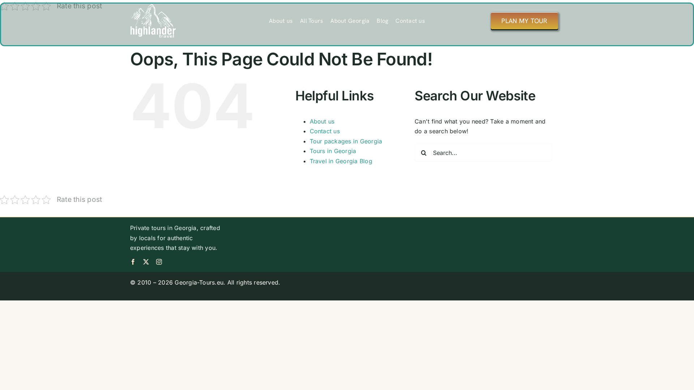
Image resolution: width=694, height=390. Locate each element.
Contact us (325, 131)
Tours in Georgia (333, 151)
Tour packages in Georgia (346, 141)
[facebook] (133, 262)
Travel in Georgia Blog (341, 161)
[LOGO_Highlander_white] (153, 6)
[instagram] (159, 262)
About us (322, 121)
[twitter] (146, 262)
